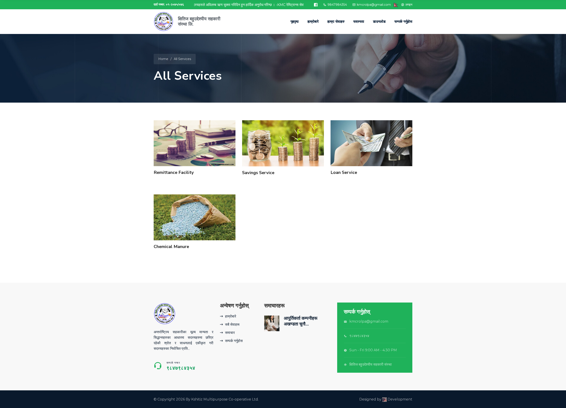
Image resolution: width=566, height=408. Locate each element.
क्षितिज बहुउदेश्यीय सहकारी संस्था (370, 364)
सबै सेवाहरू (232, 324)
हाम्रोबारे (313, 21)
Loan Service (344, 172)
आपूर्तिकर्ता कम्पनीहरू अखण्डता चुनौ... (300, 321)
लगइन (408, 5)
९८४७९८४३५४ (180, 368)
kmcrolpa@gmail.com (374, 5)
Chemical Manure (171, 247)
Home (163, 59)
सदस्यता (358, 21)
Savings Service (258, 173)
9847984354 (337, 5)
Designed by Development (385, 399)
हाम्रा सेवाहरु (335, 21)
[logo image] (164, 21)
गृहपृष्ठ (295, 21)
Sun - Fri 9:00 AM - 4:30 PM (373, 350)
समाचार (230, 333)
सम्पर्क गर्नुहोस (403, 21)
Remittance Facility (174, 172)
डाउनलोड (379, 21)
